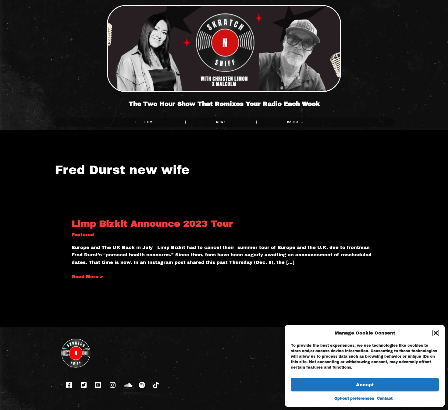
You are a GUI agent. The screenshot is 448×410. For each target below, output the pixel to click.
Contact (385, 398)
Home (149, 122)
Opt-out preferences (354, 398)
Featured (83, 234)
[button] (436, 333)
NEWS (221, 122)
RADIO (292, 122)
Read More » (87, 276)
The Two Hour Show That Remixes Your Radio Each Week (224, 103)
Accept (365, 384)
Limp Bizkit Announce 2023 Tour (152, 224)
